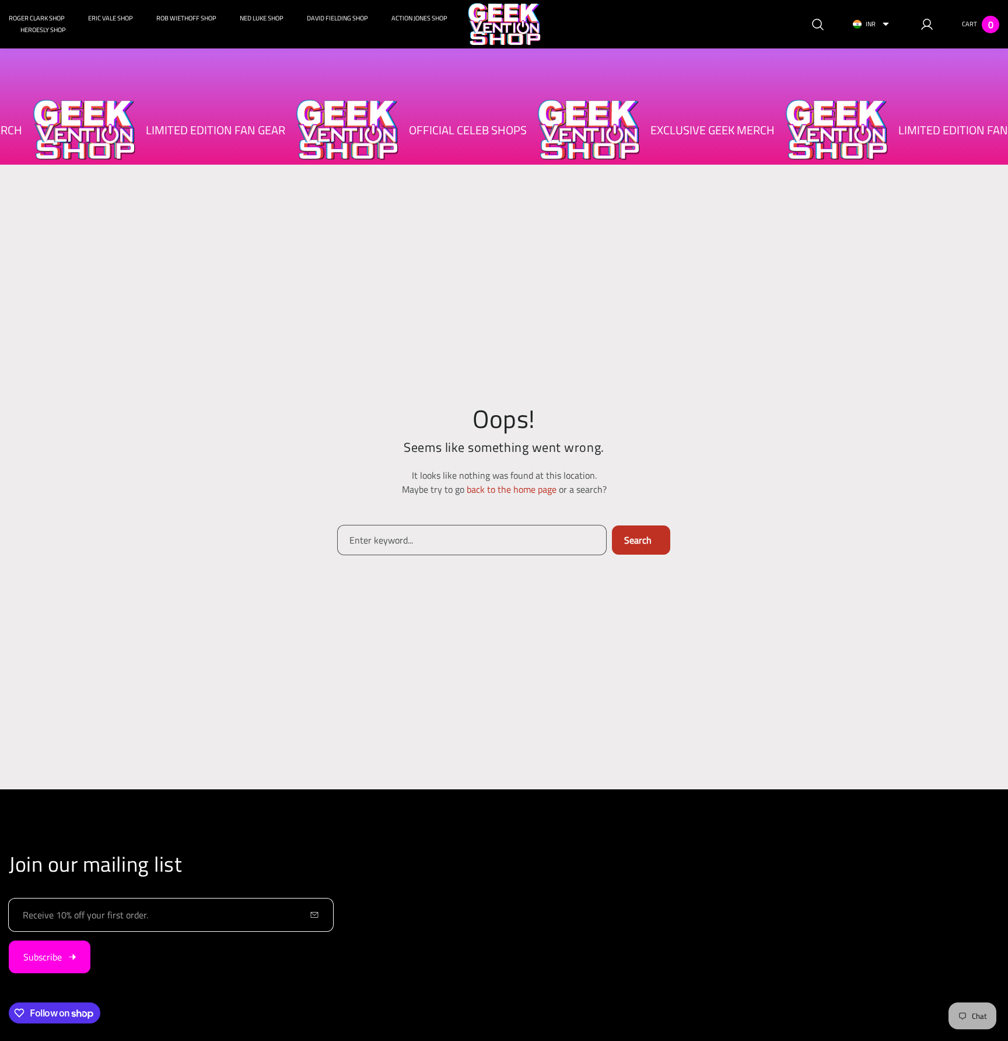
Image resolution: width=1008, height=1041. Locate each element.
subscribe (42, 957)
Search (638, 540)
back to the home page (511, 489)
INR (871, 24)
